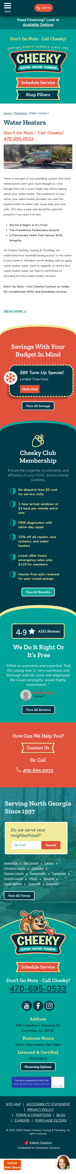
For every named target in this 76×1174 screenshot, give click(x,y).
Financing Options (38, 1067)
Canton (49, 863)
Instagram (49, 1006)
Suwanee (52, 884)
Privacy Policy (27, 1084)
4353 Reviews (49, 631)
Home (8, 113)
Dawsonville (38, 873)
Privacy (55, 1086)
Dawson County (14, 873)
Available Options (38, 24)
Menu (7, 11)
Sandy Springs (13, 884)
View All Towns (19, 896)
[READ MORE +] (15, 311)
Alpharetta (11, 863)
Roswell (48, 879)
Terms (61, 1086)
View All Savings (38, 406)
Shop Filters (38, 94)
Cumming (38, 868)
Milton (33, 879)
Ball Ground (31, 863)
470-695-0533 (45, 8)
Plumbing (20, 113)
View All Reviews (38, 710)
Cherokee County (15, 868)
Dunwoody (59, 873)
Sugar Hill (34, 884)
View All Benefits (38, 592)
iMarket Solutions (41, 1143)
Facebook (38, 1006)
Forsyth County (13, 879)
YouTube (27, 1006)
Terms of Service (40, 1084)
